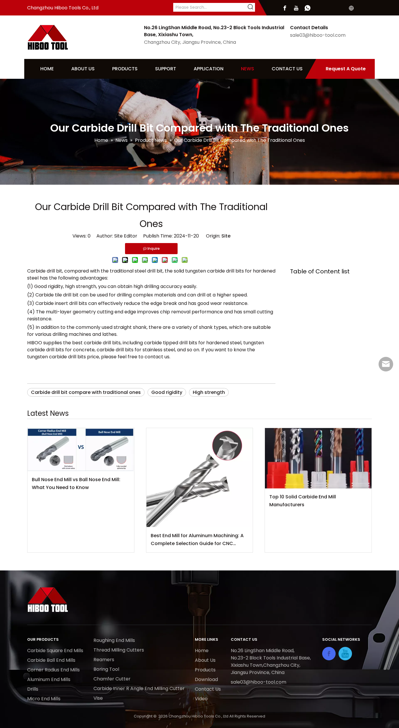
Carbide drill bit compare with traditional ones (86, 392)
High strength (209, 392)
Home (202, 650)
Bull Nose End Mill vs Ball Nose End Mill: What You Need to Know (76, 483)
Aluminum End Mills (48, 679)
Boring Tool (106, 669)
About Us (205, 660)
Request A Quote (346, 68)
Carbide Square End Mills (55, 650)
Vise (98, 698)
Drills (32, 689)
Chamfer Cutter (112, 678)
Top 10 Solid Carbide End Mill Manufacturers (302, 500)
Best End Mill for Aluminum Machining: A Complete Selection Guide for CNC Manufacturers (197, 539)
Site (225, 236)
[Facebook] (284, 8)
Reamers (103, 659)
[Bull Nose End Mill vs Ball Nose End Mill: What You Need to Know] (80, 449)
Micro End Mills (43, 698)
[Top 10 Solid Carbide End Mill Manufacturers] (318, 458)
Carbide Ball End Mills (51, 660)
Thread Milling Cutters (118, 650)
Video (201, 698)
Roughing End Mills (114, 640)
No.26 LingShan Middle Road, (263, 650)
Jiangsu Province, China (257, 672)
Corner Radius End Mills (53, 669)
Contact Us (208, 689)
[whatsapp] (307, 8)
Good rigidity (166, 392)
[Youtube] (296, 8)
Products (205, 669)
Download (206, 679)
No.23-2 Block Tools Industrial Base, (271, 657)
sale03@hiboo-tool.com (318, 35)
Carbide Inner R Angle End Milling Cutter (139, 688)
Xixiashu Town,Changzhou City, (265, 665)
